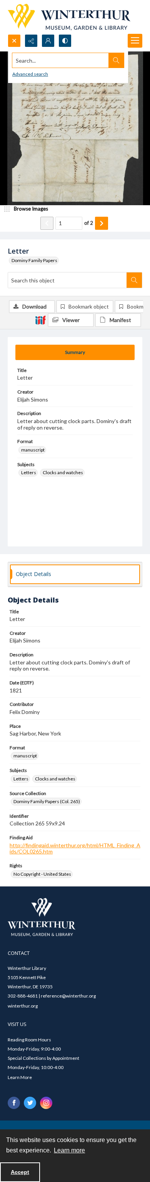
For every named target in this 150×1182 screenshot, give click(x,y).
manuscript (33, 450)
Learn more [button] (69, 1150)
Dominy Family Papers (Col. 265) (46, 801)
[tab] (75, 352)
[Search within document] (134, 280)
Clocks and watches (63, 472)
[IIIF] (40, 319)
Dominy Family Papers (34, 260)
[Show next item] (101, 223)
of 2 (88, 223)
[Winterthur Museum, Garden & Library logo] (69, 17)
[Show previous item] (46, 223)
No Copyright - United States (42, 874)
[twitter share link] (30, 1103)
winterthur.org (23, 1006)
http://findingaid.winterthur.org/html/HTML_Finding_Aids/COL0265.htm (75, 848)
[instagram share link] (46, 1103)
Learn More (20, 1077)
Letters (28, 472)
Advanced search (30, 74)
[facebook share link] (14, 1103)
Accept (20, 1172)
